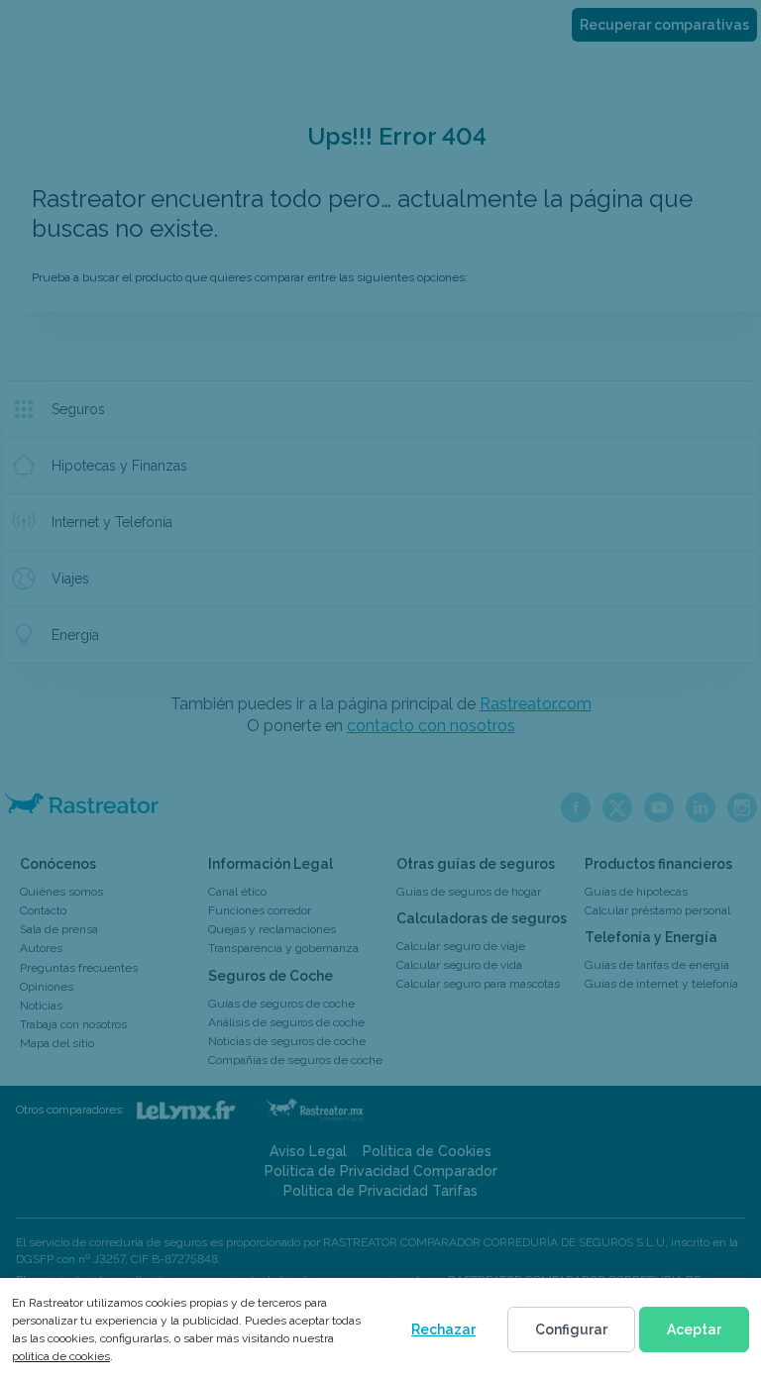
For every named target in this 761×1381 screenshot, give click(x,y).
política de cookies (61, 1356)
